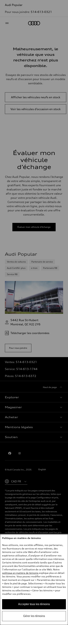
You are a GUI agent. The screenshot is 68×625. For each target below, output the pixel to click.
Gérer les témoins (34, 616)
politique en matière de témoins (20, 572)
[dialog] (34, 579)
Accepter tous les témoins (34, 604)
